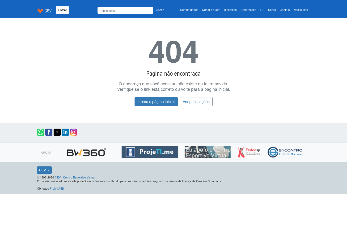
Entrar (62, 10)
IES (262, 10)
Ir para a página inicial (156, 101)
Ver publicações (196, 101)
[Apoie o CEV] (208, 151)
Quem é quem (211, 10)
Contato (285, 10)
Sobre (272, 10)
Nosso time (301, 10)
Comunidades (189, 10)
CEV (43, 170)
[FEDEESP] (249, 151)
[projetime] (150, 151)
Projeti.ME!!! (57, 188)
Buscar (159, 10)
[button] (40, 132)
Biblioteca (230, 10)
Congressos (248, 10)
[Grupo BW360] (87, 151)
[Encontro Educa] (285, 151)
